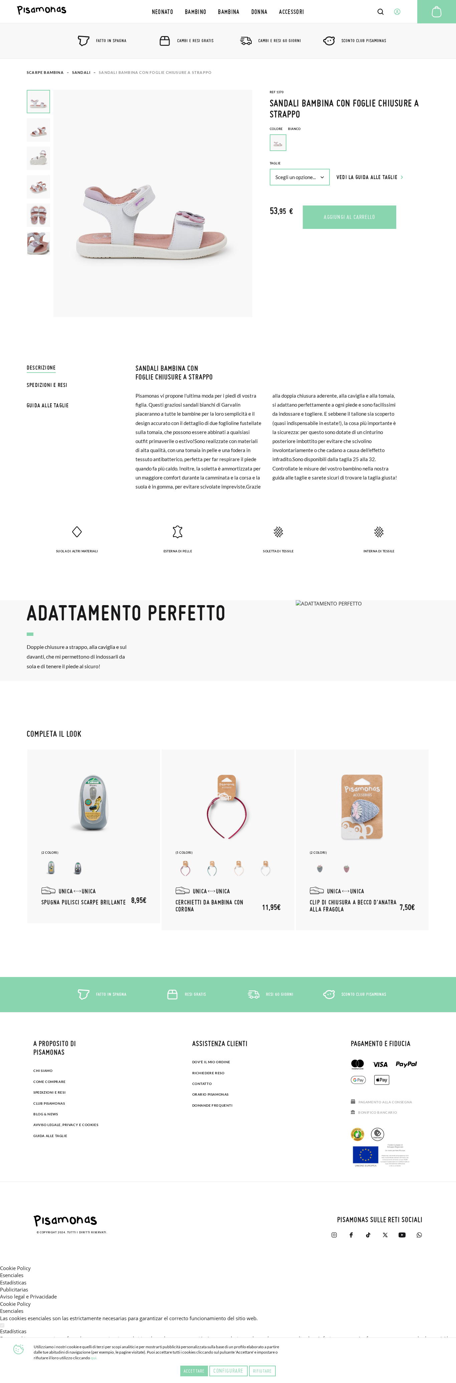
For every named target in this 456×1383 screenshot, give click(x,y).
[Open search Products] (380, 11)
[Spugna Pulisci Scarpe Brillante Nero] (78, 868)
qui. (94, 1358)
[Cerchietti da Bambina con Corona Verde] (212, 868)
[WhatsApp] (419, 1235)
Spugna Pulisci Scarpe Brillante (83, 902)
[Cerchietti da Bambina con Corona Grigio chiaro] (266, 868)
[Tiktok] (368, 1235)
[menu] (228, 11)
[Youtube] (402, 1235)
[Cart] (436, 11)
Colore (285, 129)
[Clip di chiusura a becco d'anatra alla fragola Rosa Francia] (346, 868)
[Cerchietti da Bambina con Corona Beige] (239, 868)
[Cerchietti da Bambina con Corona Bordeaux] (186, 868)
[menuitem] (162, 11)
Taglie (275, 163)
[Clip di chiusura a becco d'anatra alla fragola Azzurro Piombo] (320, 868)
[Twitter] (385, 1235)
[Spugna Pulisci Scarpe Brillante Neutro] (51, 868)
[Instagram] (333, 1235)
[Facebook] (351, 1235)
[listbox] (349, 144)
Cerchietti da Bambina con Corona (210, 906)
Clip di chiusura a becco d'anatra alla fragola (353, 906)
